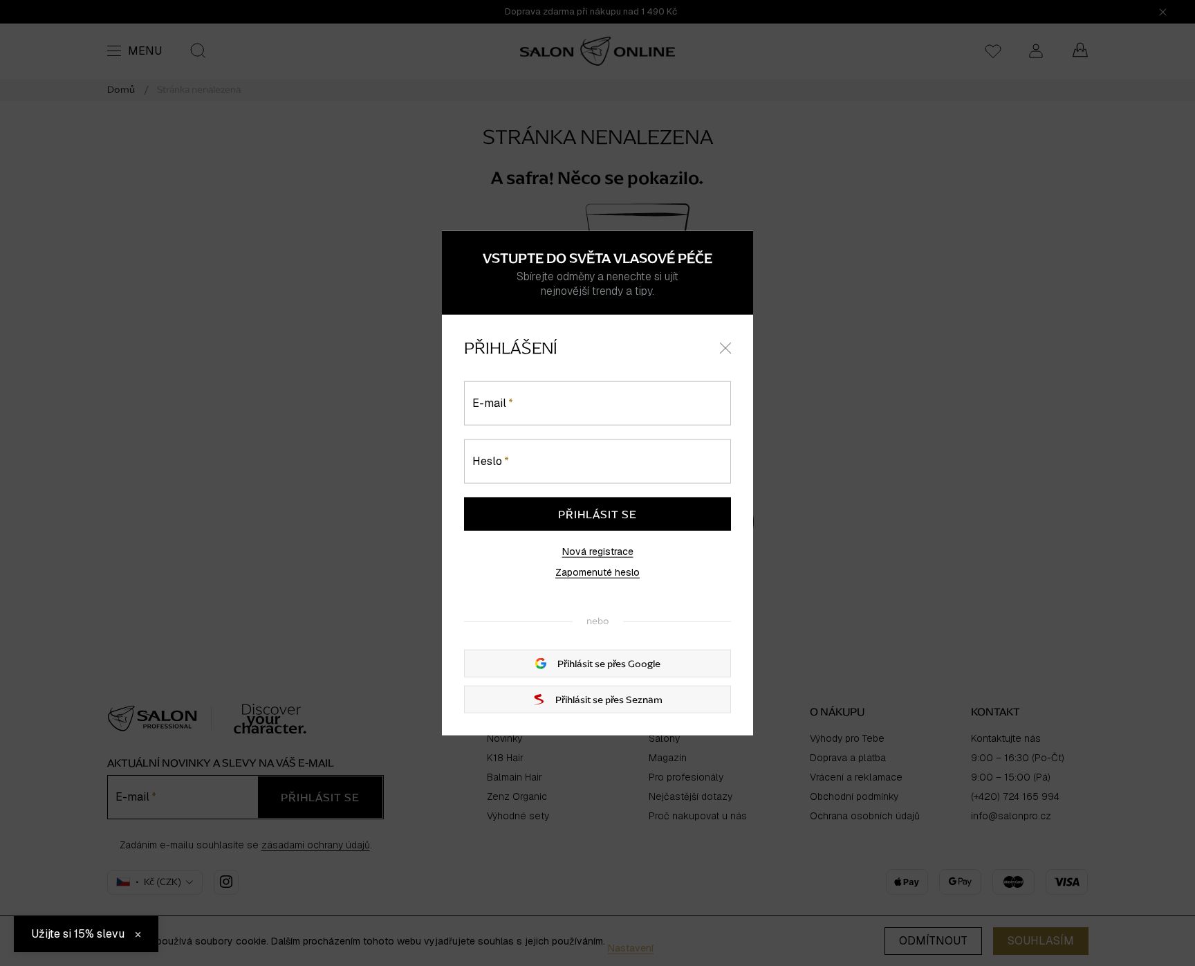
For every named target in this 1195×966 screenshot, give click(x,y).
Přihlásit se (597, 514)
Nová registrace (597, 551)
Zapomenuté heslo (597, 572)
